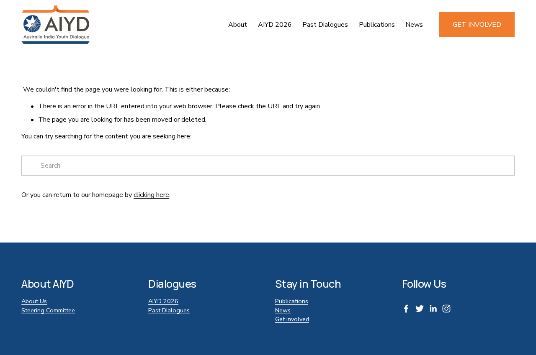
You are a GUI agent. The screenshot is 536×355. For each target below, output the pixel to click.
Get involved (292, 319)
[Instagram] (446, 308)
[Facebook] (406, 308)
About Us (34, 301)
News (414, 24)
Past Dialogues (169, 310)
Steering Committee (48, 310)
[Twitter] (419, 308)
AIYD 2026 (275, 24)
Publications (377, 24)
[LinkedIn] (433, 308)
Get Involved (477, 24)
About (237, 24)
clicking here (151, 194)
